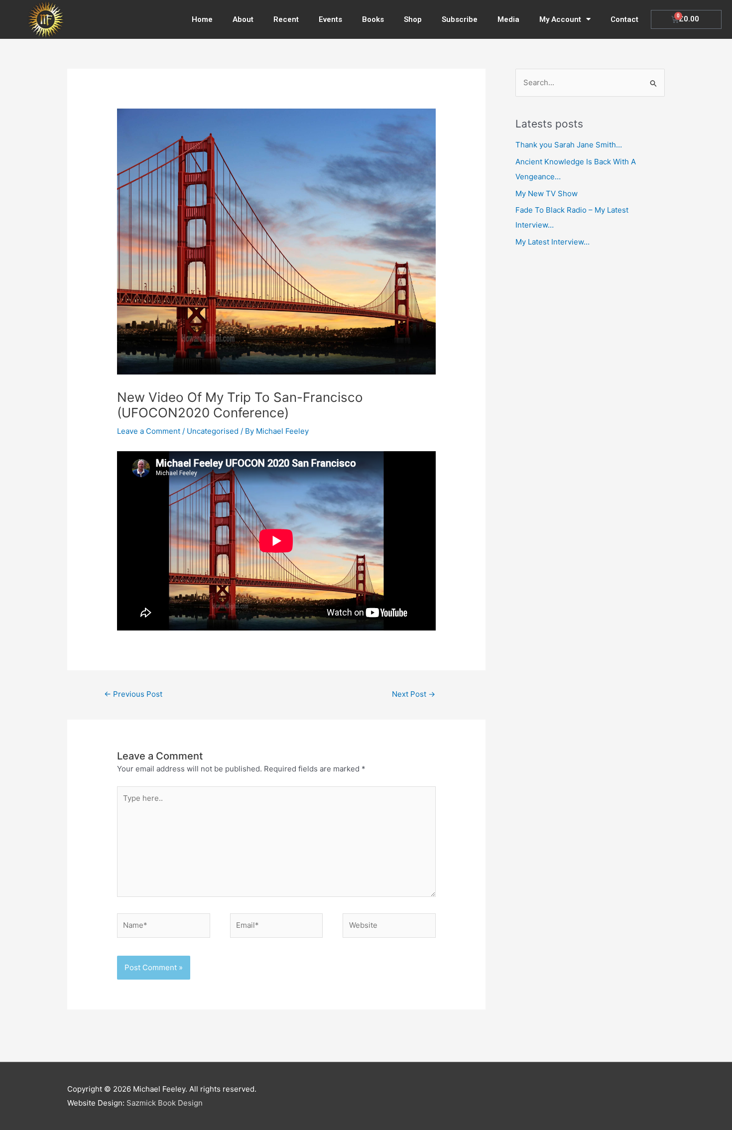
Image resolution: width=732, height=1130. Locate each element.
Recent (286, 19)
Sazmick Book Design (164, 1103)
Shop (413, 19)
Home (202, 19)
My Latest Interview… (552, 242)
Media (508, 19)
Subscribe (460, 19)
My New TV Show (546, 193)
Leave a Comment (148, 431)
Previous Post (133, 694)
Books (373, 19)
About (243, 19)
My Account (560, 19)
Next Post (413, 694)
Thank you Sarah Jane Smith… (568, 144)
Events (330, 19)
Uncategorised (213, 431)
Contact (624, 19)
